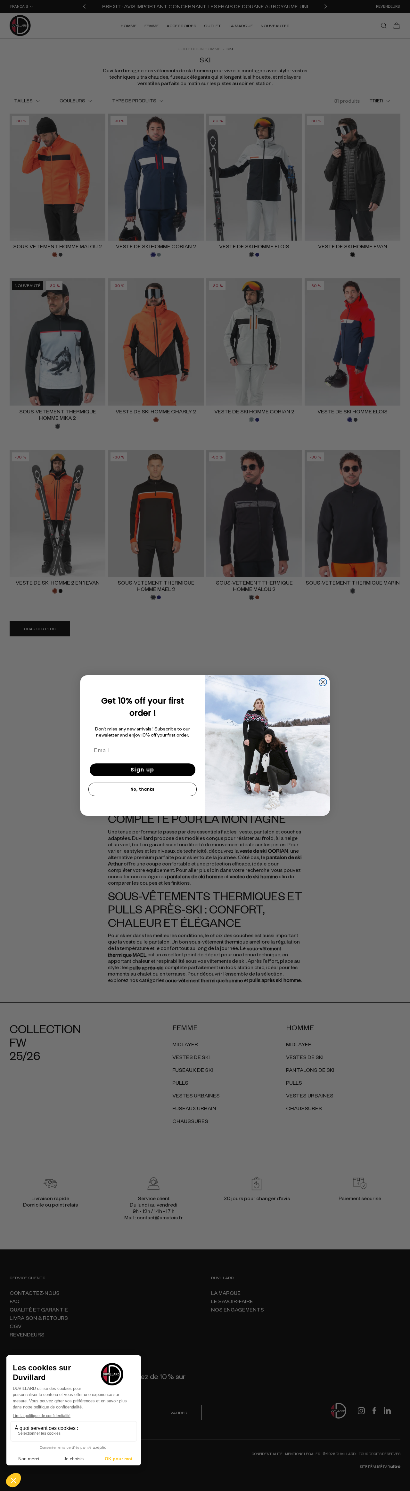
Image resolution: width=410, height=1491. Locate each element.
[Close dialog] (323, 682)
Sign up (142, 769)
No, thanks (143, 789)
